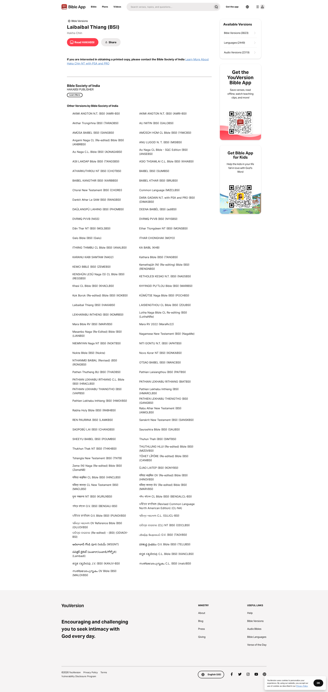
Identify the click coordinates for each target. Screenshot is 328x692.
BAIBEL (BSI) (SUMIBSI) (154, 171)
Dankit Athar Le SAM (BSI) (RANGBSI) (96, 199)
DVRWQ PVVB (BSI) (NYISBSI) (158, 219)
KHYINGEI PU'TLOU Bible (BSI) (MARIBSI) (166, 286)
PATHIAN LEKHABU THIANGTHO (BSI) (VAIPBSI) (97, 391)
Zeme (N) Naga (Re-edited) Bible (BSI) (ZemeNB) (97, 467)
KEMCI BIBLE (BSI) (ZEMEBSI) (91, 266)
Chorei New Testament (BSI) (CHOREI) (97, 190)
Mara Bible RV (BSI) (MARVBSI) (92, 324)
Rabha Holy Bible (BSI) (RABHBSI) (94, 410)
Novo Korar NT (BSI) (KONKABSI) (160, 353)
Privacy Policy (90, 672)
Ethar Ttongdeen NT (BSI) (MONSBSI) (163, 228)
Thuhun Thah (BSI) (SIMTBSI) (157, 439)
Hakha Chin (74, 33)
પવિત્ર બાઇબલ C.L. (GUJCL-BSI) (159, 515)
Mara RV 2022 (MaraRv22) (156, 324)
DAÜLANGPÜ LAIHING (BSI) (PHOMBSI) (98, 209)
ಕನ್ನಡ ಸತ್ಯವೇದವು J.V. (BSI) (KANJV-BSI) (96, 563)
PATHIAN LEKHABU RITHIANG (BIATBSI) (165, 381)
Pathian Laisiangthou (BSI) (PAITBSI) (162, 372)
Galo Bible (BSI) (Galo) (86, 238)
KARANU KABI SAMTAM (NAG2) (93, 257)
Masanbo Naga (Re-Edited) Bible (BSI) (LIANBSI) (97, 333)
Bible (94, 6)
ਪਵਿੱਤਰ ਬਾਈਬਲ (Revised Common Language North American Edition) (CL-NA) (167, 506)
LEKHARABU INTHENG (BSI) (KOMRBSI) (98, 314)
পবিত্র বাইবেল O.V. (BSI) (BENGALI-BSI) (94, 506)
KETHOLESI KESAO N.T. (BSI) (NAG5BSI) (165, 276)
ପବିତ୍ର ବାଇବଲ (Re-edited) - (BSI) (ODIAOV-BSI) (100, 534)
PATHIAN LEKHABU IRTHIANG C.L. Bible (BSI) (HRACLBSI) (98, 381)
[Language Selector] (247, 6)
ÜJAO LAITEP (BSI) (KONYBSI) (158, 467)
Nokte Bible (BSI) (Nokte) (88, 353)
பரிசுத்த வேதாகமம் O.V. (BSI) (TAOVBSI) (163, 534)
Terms (103, 672)
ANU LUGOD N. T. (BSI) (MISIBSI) (160, 142)
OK (318, 683)
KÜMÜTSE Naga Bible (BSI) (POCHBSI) (164, 295)
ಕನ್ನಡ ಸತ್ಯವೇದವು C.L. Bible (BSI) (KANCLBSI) (166, 554)
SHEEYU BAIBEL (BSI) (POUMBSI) (94, 439)
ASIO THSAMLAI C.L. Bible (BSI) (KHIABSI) (166, 161)
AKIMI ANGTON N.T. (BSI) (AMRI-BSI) (96, 113)
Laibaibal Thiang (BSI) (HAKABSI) (93, 305)
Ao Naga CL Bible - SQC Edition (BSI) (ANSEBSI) (163, 152)
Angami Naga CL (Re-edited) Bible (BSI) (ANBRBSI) (98, 142)
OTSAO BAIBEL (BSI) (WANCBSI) (160, 362)
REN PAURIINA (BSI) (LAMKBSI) (92, 420)
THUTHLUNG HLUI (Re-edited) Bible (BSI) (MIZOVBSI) (166, 448)
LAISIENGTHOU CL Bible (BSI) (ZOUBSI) (165, 305)
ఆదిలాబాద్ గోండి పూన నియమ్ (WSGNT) (95, 544)
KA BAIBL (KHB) (149, 247)
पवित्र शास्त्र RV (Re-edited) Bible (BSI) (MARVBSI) (163, 487)
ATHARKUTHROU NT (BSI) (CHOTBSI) (96, 171)
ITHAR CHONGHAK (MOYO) (157, 238)
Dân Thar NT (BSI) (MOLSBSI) (91, 228)
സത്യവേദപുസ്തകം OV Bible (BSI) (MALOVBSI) (94, 573)
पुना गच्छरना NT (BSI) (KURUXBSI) (92, 496)
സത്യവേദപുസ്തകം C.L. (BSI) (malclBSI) (165, 563)
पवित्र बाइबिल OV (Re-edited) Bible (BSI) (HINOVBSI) (163, 477)
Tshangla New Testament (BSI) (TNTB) (97, 458)
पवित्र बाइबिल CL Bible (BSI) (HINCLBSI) (96, 477)
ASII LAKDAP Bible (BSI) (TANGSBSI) (95, 161)
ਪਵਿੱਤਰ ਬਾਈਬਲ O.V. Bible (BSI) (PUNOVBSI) (99, 515)
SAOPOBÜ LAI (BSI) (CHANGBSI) (93, 429)
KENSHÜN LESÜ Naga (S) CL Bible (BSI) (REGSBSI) (98, 276)
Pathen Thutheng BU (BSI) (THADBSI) (96, 372)
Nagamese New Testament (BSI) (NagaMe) (167, 333)
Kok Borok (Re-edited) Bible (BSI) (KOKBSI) (100, 295)
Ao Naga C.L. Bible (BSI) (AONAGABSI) (97, 152)
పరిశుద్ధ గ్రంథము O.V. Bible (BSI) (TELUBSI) (164, 544)
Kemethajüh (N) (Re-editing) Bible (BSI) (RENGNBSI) (164, 266)
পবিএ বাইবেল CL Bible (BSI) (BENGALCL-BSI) (165, 496)
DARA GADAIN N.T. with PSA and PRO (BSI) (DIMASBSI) (167, 199)
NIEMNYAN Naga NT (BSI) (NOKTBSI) (96, 343)
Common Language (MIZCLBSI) (159, 190)
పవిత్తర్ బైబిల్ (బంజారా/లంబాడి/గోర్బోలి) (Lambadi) (94, 554)
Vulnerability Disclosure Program (79, 676)
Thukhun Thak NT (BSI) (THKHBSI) (94, 448)
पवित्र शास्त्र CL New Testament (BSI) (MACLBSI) (95, 487)
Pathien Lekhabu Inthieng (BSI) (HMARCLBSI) (159, 391)
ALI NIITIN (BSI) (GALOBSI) (156, 123)
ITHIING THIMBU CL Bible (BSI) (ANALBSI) (99, 247)
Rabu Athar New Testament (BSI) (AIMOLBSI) (160, 410)
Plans (105, 6)
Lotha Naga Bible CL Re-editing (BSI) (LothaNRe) (163, 314)
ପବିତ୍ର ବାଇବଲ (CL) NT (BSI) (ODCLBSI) (164, 525)
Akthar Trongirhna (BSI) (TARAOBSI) (95, 123)
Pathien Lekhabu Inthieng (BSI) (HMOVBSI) (99, 400)
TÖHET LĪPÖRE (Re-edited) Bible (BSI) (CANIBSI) (163, 458)
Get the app (232, 6)
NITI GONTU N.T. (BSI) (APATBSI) (160, 343)
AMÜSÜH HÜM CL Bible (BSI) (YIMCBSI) (165, 132)
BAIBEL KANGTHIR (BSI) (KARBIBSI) (95, 180)
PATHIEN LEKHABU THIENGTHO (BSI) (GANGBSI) (163, 400)
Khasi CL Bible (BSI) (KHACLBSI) (93, 286)
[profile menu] (260, 6)
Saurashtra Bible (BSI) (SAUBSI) (159, 429)
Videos (117, 6)
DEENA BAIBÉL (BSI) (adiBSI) (158, 209)
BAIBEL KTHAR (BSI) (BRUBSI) (158, 180)
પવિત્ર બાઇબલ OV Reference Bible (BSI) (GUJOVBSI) (97, 525)
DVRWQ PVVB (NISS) (85, 219)
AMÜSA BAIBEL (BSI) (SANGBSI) (93, 132)
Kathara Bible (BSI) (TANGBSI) (158, 257)
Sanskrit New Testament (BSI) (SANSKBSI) (166, 420)
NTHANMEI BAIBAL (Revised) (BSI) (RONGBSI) (94, 362)
